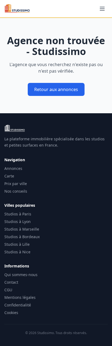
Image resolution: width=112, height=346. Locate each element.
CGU (8, 289)
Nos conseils (15, 191)
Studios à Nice (17, 251)
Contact (11, 282)
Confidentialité (17, 305)
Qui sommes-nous (21, 274)
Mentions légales (20, 297)
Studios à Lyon (17, 221)
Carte (9, 176)
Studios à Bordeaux (22, 236)
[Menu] (102, 8)
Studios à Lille (17, 244)
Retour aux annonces (56, 89)
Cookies (11, 312)
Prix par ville (15, 183)
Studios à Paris (17, 213)
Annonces (13, 168)
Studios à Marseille (21, 229)
